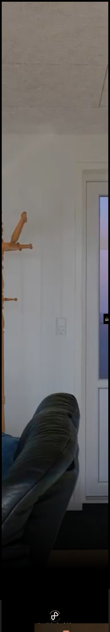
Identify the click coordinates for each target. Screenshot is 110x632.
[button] (107, 3)
